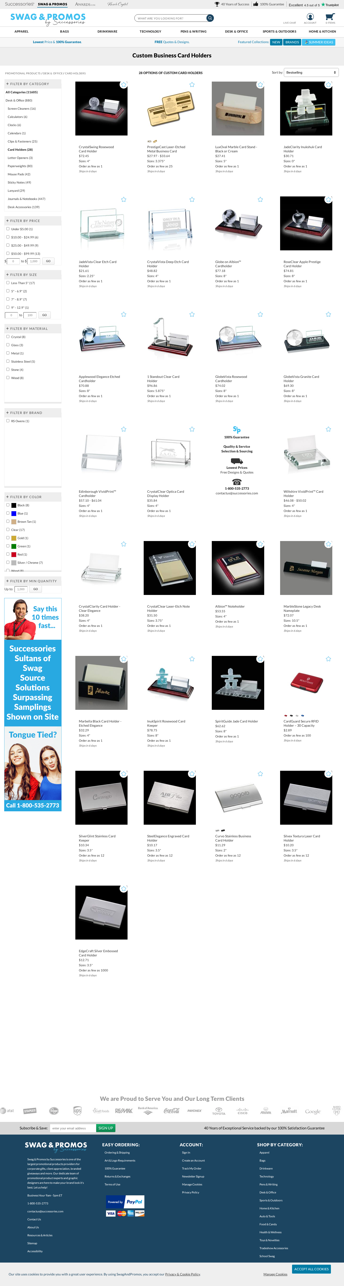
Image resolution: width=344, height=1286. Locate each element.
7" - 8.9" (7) (19, 299)
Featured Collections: (285, 42)
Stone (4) (17, 370)
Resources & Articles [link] (39, 1235)
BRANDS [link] (292, 42)
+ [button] (7, 83)
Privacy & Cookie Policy (182, 1274)
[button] (20, 4)
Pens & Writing (193, 31)
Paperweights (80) (20, 166)
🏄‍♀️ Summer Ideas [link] (318, 42)
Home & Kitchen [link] (269, 1208)
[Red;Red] (286, 715)
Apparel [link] (264, 1152)
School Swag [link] (267, 1256)
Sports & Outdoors (279, 31)
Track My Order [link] (191, 1168)
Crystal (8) (18, 337)
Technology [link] (267, 1176)
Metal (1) (17, 353)
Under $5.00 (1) (22, 229)
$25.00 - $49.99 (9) (24, 245)
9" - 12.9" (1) (20, 307)
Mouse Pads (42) (19, 174)
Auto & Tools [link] (267, 1216)
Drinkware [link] (266, 1168)
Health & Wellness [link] (271, 1232)
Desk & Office (236, 31)
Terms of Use (112, 1184)
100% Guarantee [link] (115, 1168)
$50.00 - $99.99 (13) (25, 254)
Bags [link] (262, 1160)
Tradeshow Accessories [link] (274, 1248)
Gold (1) (23, 538)
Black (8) (23, 505)
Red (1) (22, 554)
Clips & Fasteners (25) (22, 141)
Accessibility (35, 1251)
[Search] (210, 18)
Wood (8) (17, 378)
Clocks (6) (14, 125)
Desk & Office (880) (19, 100)
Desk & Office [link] (268, 1192)
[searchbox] (173, 18)
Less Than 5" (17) (23, 283)
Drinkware (107, 31)
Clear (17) (18, 530)
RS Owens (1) (20, 421)
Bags (64, 31)
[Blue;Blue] (302, 715)
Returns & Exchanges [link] (117, 1176)
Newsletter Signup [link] (193, 1176)
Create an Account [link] (193, 1160)
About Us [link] (33, 1227)
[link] (233, 4)
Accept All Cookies (311, 1269)
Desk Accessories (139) (24, 207)
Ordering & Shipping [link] (117, 1152)
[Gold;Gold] (155, 141)
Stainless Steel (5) (23, 361)
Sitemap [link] (32, 1243)
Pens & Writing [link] (269, 1184)
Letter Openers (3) (20, 158)
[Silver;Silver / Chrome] (149, 141)
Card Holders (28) (20, 149)
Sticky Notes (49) (19, 182)
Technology (150, 31)
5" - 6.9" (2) (19, 291)
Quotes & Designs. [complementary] (172, 42)
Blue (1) (23, 513)
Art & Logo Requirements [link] (120, 1160)
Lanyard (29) (16, 190)
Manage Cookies (275, 1274)
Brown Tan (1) (27, 521)
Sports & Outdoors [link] (271, 1200)
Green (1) (24, 546)
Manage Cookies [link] (192, 1184)
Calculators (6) (17, 117)
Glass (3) (17, 345)
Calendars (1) (17, 133)
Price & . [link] (57, 42)
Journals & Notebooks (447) (26, 199)
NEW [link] (276, 42)
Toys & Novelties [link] (269, 1240)
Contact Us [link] (34, 1219)
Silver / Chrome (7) (30, 562)
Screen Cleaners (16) (22, 108)
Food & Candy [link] (268, 1224)
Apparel (22, 31)
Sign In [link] (186, 1152)
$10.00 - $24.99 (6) (24, 237)
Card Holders (190, 73)
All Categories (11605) (22, 92)
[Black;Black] (291, 715)
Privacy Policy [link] (190, 1192)
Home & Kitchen (322, 31)
